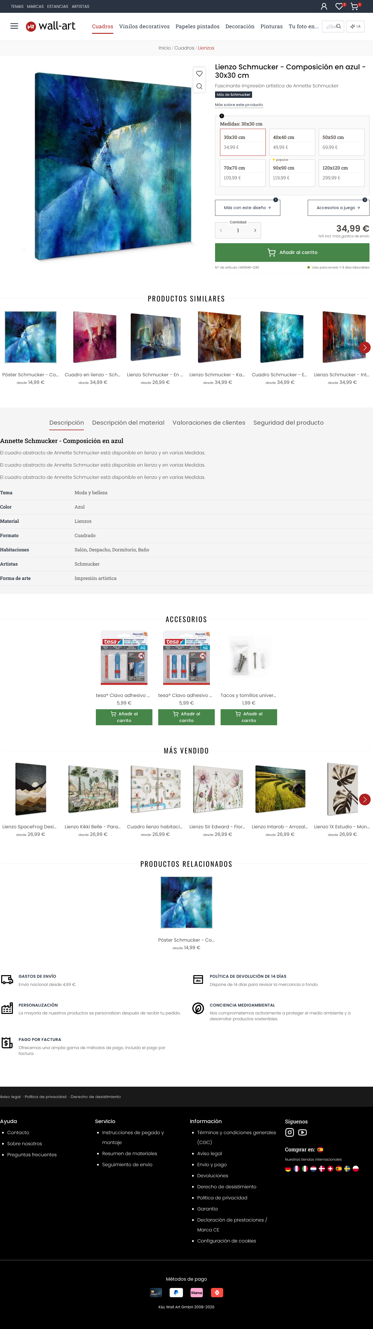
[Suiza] (330, 1169)
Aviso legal (10, 1096)
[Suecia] (347, 1169)
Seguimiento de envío (127, 1164)
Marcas (35, 6)
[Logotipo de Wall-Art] (50, 26)
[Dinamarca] (322, 1169)
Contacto (18, 1132)
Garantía (207, 1209)
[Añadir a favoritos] (199, 73)
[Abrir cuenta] (324, 6)
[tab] (66, 423)
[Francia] (296, 1169)
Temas (17, 6)
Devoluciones (212, 1175)
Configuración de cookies (226, 1241)
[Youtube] (302, 1132)
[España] (339, 1169)
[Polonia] (356, 1169)
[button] (106, 166)
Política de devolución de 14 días (248, 976)
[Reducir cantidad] (220, 230)
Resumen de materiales (129, 1153)
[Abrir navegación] (14, 26)
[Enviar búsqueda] (338, 26)
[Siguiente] (365, 347)
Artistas (80, 6)
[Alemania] (288, 1169)
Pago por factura (40, 1039)
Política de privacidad (45, 1096)
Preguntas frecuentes (32, 1154)
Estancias (57, 6)
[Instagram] (289, 1132)
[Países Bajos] (313, 1169)
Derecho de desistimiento (96, 1096)
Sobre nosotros (24, 1143)
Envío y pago (212, 1164)
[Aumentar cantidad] (255, 230)
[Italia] (305, 1169)
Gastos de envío (37, 976)
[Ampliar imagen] (199, 86)
